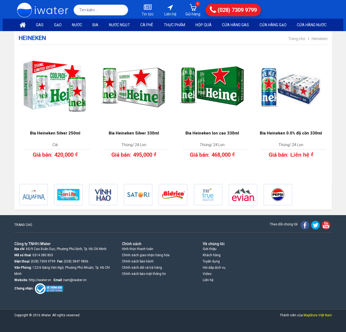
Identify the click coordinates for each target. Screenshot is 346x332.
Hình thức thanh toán (137, 249)
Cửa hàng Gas (235, 25)
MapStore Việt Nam (318, 315)
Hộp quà (203, 25)
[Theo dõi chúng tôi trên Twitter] (315, 225)
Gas (40, 25)
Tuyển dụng (211, 261)
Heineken (320, 39)
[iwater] (42, 9)
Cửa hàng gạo (273, 25)
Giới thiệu (210, 249)
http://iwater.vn (40, 280)
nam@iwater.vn (74, 280)
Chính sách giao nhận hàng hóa (145, 255)
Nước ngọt (119, 25)
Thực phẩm (174, 25)
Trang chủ (296, 39)
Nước (77, 25)
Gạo (58, 25)
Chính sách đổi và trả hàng (142, 267)
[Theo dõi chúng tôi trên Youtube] (326, 225)
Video (207, 274)
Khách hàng (212, 255)
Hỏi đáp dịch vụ (214, 267)
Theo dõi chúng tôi (284, 224)
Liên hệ (208, 280)
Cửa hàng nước (312, 25)
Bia (95, 25)
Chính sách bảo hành (138, 261)
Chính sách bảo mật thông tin (144, 274)
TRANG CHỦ (23, 225)
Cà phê (146, 25)
